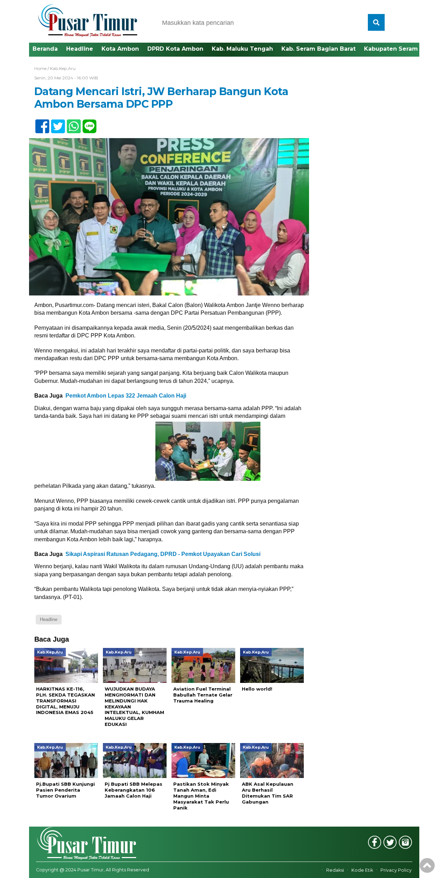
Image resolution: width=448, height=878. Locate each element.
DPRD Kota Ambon (175, 48)
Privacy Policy (396, 870)
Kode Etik (362, 870)
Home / (42, 68)
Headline (79, 48)
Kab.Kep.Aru (63, 68)
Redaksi (335, 870)
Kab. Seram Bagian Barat (318, 48)
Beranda (45, 48)
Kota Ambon (120, 48)
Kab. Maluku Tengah (242, 48)
